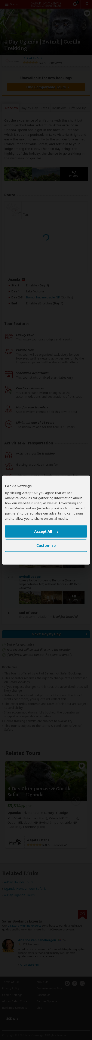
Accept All (43, 531)
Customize (46, 545)
